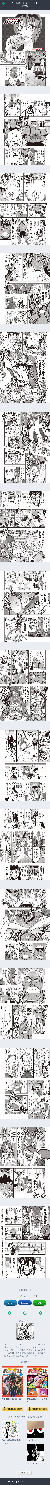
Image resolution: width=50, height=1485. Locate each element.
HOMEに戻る (25, 1473)
